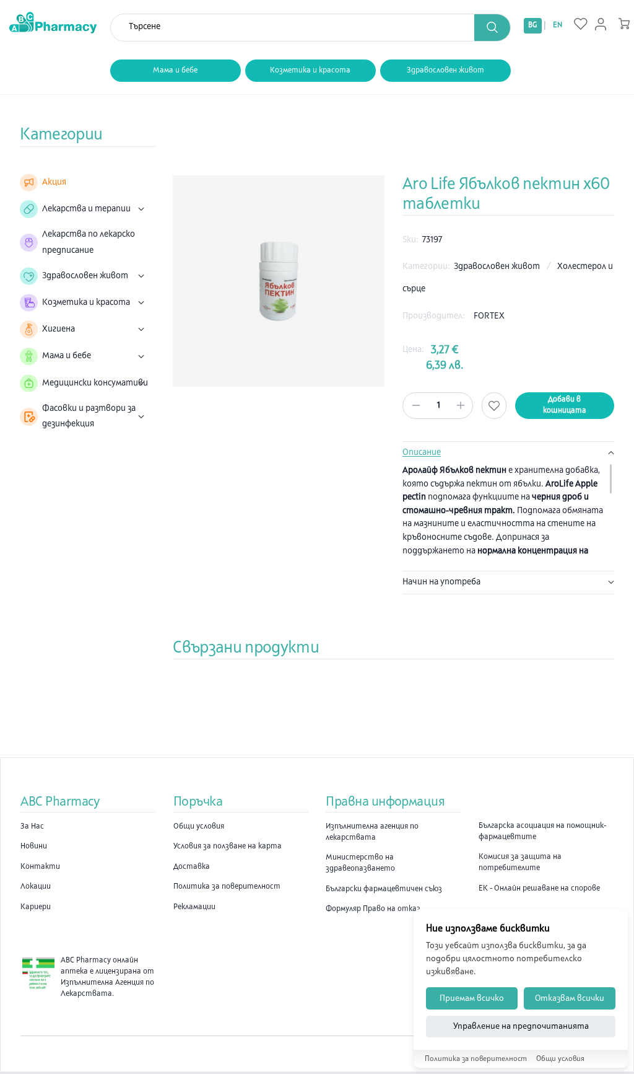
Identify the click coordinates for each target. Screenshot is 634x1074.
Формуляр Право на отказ (373, 909)
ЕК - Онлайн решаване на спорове (539, 888)
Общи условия (198, 826)
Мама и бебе (175, 70)
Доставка (191, 867)
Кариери (35, 907)
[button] (492, 27)
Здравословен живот (445, 70)
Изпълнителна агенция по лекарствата (372, 832)
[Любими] (581, 25)
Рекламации (194, 907)
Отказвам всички (569, 998)
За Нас (32, 826)
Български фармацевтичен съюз (384, 889)
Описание (421, 452)
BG (532, 25)
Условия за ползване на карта (227, 846)
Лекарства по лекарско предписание (88, 242)
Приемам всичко (472, 998)
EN (557, 25)
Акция (54, 182)
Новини (33, 846)
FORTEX (489, 316)
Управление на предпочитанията (521, 1026)
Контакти (40, 867)
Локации (35, 887)
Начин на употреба (441, 582)
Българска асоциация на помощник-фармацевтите (542, 831)
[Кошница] (624, 23)
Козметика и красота (310, 70)
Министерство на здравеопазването (360, 863)
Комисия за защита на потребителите (520, 862)
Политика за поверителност (226, 887)
